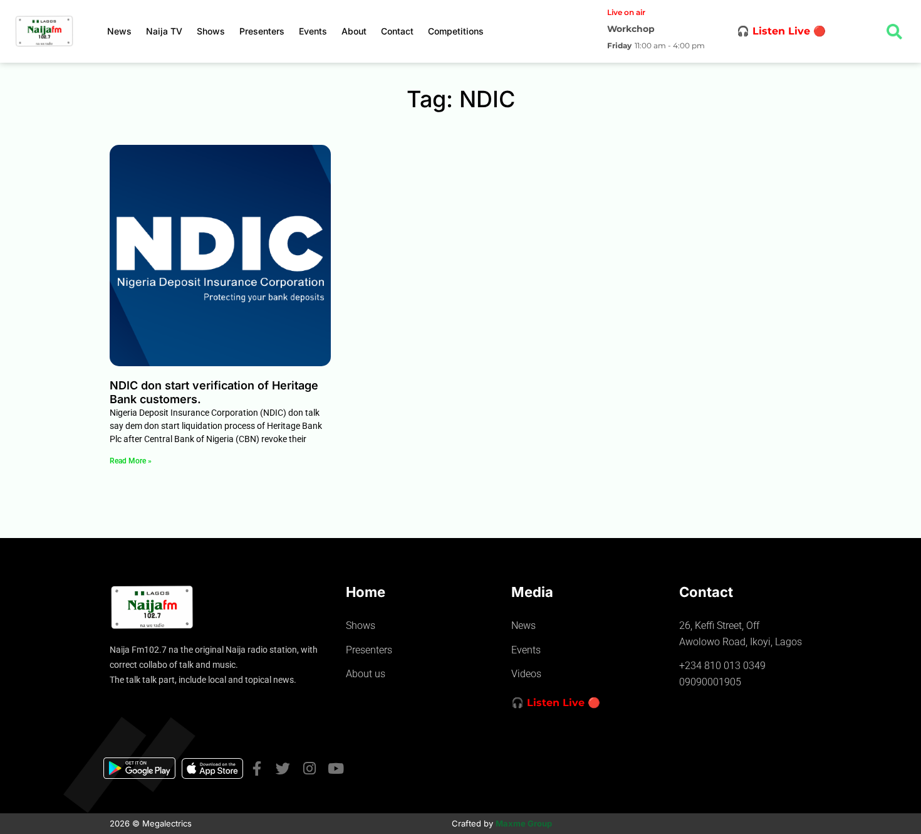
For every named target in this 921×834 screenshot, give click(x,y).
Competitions (456, 31)
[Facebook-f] (256, 768)
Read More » (131, 461)
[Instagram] (309, 768)
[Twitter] (283, 768)
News (119, 31)
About (354, 31)
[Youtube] (335, 768)
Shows (211, 31)
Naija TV (164, 31)
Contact (397, 31)
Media (532, 592)
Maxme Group (524, 823)
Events (313, 31)
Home (365, 592)
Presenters (261, 31)
